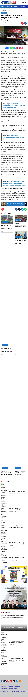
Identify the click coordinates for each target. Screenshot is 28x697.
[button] (23, 2)
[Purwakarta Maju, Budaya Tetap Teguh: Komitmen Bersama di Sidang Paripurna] (4, 527)
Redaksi (3, 686)
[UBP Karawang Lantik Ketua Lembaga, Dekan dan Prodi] (4, 660)
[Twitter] (9, 48)
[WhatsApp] (25, 209)
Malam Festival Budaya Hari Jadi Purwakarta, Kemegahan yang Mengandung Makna (17, 543)
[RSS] (20, 681)
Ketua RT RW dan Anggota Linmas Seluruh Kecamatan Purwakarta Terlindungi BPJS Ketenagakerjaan (6, 227)
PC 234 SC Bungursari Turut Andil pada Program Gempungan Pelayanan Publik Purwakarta (7, 473)
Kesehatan (4, 12)
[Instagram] (21, 48)
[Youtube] (18, 48)
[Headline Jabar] (8, 2)
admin (2, 22)
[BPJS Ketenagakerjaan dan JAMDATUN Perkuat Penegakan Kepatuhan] (4, 559)
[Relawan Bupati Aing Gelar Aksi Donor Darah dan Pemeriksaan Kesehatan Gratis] (21, 412)
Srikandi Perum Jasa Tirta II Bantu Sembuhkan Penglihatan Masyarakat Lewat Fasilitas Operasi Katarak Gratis (20, 242)
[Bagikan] (25, 23)
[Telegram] (15, 48)
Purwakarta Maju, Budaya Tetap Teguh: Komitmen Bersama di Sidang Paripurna (17, 526)
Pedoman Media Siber (14, 686)
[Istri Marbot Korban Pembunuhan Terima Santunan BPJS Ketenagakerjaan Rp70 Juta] (4, 491)
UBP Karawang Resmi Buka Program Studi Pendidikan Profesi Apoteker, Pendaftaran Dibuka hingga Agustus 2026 (17, 641)
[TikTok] (14, 681)
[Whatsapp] (12, 48)
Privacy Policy (13, 688)
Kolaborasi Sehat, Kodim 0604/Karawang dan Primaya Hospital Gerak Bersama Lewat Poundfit (7, 350)
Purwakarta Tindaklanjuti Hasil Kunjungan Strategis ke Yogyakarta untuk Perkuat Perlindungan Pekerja (21, 225)
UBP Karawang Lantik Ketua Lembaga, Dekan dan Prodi (16, 659)
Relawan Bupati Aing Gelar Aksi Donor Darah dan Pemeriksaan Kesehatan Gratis (20, 473)
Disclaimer (4, 688)
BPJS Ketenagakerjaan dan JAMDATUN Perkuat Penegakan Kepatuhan (17, 558)
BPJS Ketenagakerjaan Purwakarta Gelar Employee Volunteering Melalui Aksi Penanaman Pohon (17, 509)
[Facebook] (6, 48)
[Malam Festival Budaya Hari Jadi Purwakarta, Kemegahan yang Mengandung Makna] (4, 544)
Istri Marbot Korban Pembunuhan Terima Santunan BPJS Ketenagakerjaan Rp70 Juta (17, 490)
